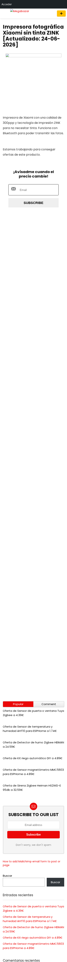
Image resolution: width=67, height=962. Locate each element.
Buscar (7, 876)
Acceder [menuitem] (6, 4)
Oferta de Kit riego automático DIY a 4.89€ (32, 758)
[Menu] (4, 13)
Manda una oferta (61, 13)
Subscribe (33, 203)
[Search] (50, 13)
